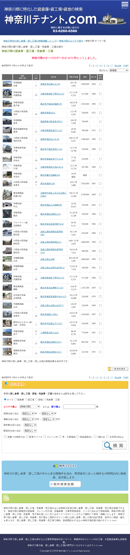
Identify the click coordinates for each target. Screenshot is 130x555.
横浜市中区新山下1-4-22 (51, 324)
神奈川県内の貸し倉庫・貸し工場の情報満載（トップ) (30, 41)
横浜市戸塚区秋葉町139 (51, 104)
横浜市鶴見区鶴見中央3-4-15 (53, 297)
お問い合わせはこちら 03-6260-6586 (65, 29)
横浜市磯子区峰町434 (50, 175)
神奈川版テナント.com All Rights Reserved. (74, 551)
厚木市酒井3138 (47, 184)
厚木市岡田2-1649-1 (49, 314)
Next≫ (118, 65)
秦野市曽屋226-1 (47, 113)
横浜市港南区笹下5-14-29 (51, 159)
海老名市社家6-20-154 (50, 84)
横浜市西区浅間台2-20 (50, 214)
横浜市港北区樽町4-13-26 (51, 288)
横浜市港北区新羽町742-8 (51, 224)
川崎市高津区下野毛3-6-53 (52, 94)
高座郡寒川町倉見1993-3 (51, 122)
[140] (125, 65)
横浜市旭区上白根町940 (51, 205)
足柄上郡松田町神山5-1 (50, 242)
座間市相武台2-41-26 (49, 139)
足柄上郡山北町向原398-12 (52, 268)
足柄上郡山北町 (47, 259)
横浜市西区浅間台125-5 (50, 342)
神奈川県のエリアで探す (71, 41)
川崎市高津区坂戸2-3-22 (51, 130)
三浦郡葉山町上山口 (49, 333)
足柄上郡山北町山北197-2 (51, 305)
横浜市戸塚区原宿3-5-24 (51, 149)
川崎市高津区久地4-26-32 (51, 167)
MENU (125, 5)
